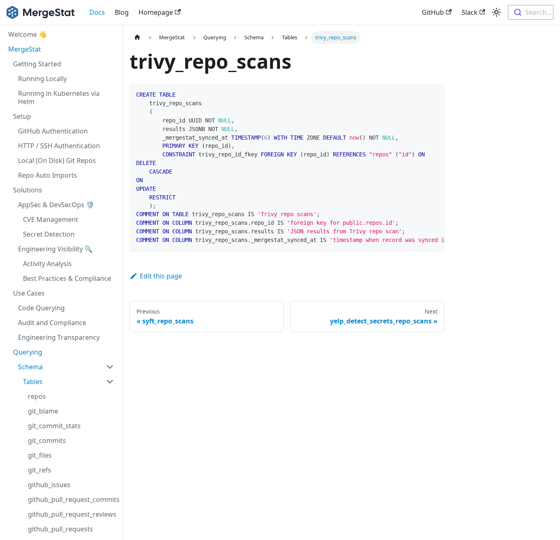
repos (37, 396)
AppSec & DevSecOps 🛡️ (56, 204)
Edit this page (161, 275)
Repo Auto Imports (47, 175)
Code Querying (41, 307)
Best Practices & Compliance (67, 278)
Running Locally (42, 78)
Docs (97, 12)
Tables (33, 381)
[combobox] (530, 12)
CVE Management (50, 219)
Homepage (156, 12)
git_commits (47, 440)
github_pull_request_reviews (72, 514)
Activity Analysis (47, 263)
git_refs (39, 469)
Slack (470, 12)
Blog (122, 12)
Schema (30, 366)
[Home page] (137, 37)
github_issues (49, 484)
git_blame (43, 411)
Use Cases (29, 293)
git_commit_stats (54, 425)
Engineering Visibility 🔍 (55, 248)
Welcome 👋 (27, 34)
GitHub (433, 12)
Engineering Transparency (59, 337)
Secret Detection (49, 234)
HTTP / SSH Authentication (59, 145)
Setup (22, 116)
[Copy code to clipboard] (434, 94)
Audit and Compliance (52, 322)
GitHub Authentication (53, 131)
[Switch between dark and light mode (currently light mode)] (496, 12)
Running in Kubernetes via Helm (59, 97)
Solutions (27, 189)
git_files (40, 455)
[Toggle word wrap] (419, 94)
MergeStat (24, 49)
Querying (27, 352)
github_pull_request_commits (73, 499)
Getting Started (37, 63)
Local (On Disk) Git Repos (57, 160)
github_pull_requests (60, 528)
